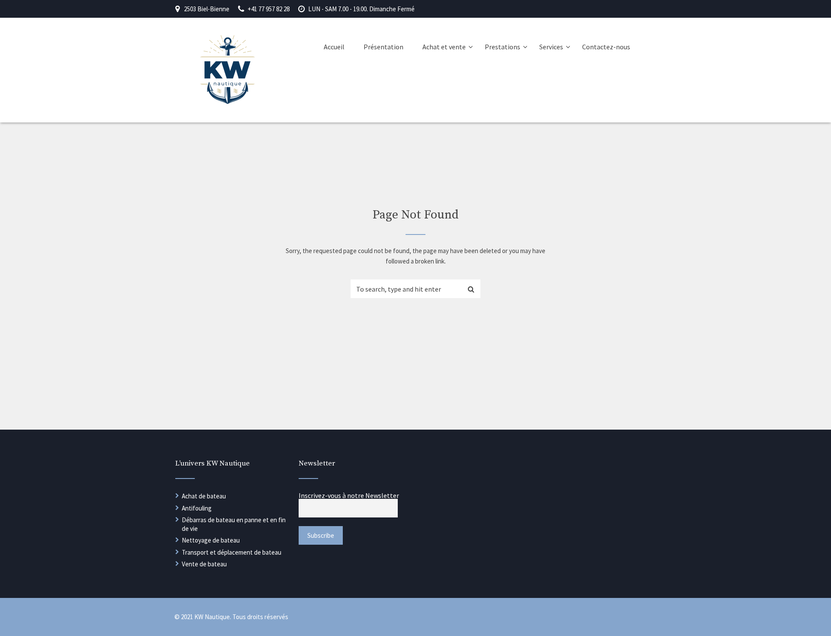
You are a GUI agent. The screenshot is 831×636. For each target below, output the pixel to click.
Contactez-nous (606, 46)
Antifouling (197, 508)
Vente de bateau (204, 564)
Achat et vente (444, 46)
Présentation (383, 46)
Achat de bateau (204, 496)
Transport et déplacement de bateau (231, 552)
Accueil (334, 46)
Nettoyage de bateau (211, 540)
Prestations (502, 46)
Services (551, 46)
